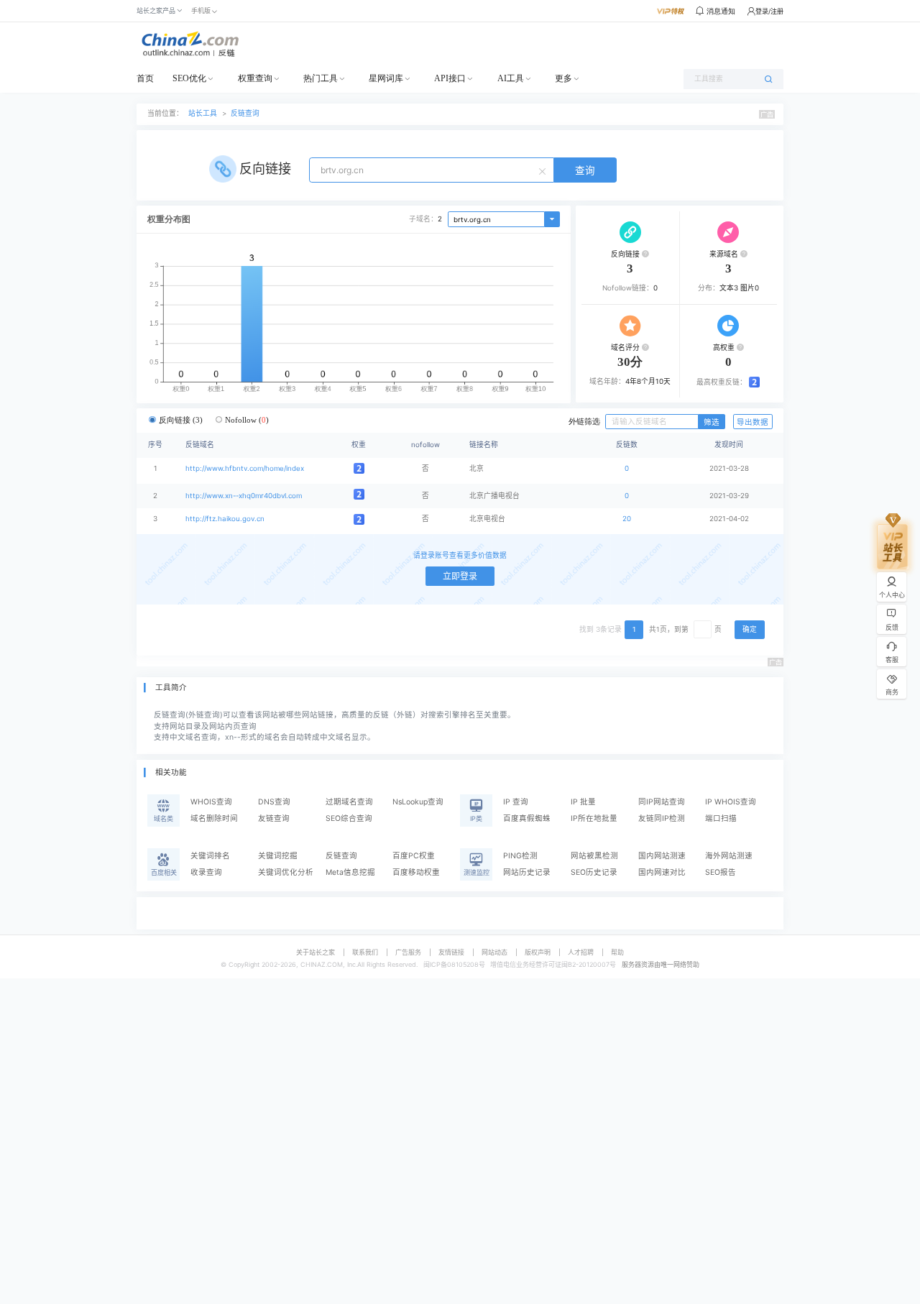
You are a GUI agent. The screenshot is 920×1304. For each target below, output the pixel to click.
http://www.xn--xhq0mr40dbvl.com (243, 496)
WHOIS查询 (211, 802)
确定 (749, 629)
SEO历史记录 (594, 872)
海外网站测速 (729, 855)
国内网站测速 (662, 855)
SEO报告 (720, 872)
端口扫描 (721, 818)
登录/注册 (769, 11)
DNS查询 (274, 802)
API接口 (450, 78)
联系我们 (365, 952)
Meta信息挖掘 (350, 872)
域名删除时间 (214, 818)
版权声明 (538, 952)
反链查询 (245, 113)
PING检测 (520, 855)
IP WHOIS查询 (730, 802)
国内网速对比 (662, 872)
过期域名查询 (349, 802)
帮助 (617, 952)
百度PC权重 (413, 855)
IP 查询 (515, 802)
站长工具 (202, 113)
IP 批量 (583, 802)
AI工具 (510, 78)
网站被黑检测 (594, 855)
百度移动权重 (416, 872)
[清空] (544, 170)
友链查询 (274, 818)
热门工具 (320, 78)
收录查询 (206, 872)
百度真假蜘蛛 (527, 818)
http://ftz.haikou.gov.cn (224, 519)
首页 (145, 78)
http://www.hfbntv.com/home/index (244, 468)
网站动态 (494, 952)
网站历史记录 (527, 872)
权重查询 (255, 78)
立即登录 (460, 576)
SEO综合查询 (349, 818)
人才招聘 (581, 952)
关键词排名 (210, 855)
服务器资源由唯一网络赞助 (660, 964)
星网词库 (386, 78)
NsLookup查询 (417, 802)
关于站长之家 (315, 952)
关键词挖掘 (278, 855)
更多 (563, 78)
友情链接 (451, 952)
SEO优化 (189, 78)
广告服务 (408, 952)
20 (626, 519)
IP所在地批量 (594, 818)
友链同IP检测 (661, 818)
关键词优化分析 (285, 872)
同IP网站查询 (661, 802)
